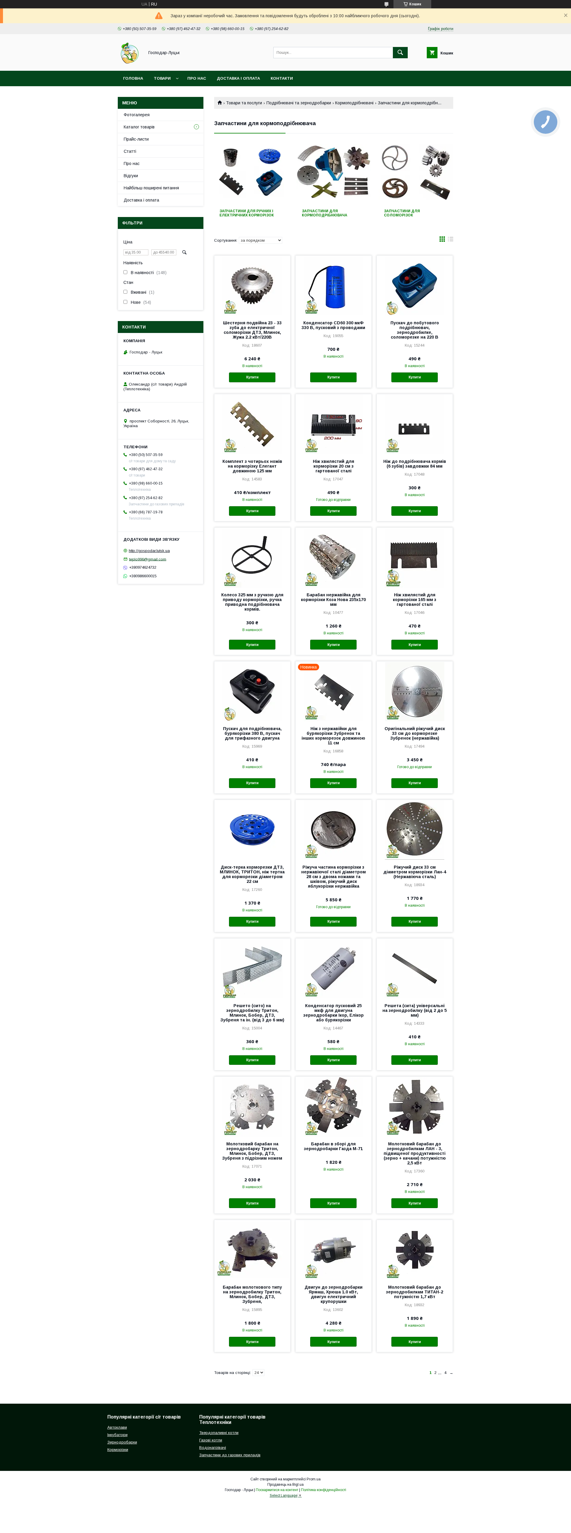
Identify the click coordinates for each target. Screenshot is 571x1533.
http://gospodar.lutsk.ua (149, 550)
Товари (162, 78)
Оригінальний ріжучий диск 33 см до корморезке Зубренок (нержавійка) (415, 733)
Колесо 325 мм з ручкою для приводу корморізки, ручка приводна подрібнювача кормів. (252, 601)
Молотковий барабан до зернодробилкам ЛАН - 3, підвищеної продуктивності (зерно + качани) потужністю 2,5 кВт (415, 1153)
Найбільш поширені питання (151, 187)
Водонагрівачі (212, 1447)
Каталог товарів (139, 127)
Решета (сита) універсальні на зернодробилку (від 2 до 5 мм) (414, 1010)
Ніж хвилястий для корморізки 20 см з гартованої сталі (333, 466)
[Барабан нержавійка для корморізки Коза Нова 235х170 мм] (333, 557)
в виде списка (450, 240)
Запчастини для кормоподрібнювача (324, 213)
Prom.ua (314, 1479)
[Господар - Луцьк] (129, 63)
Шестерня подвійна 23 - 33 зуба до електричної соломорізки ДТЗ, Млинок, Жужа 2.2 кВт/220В (252, 329)
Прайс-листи (136, 139)
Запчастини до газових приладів (230, 1455)
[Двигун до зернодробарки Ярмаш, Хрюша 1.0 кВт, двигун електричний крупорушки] (333, 1249)
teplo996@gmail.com (147, 559)
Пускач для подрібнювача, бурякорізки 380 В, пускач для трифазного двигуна (252, 733)
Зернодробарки (122, 1442)
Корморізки (117, 1449)
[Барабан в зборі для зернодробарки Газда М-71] (333, 1106)
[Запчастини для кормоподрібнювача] (334, 174)
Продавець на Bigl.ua (285, 1484)
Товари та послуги (244, 102)
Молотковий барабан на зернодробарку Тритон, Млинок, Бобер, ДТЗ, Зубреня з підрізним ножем (252, 1151)
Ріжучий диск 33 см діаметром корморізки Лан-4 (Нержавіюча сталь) (414, 872)
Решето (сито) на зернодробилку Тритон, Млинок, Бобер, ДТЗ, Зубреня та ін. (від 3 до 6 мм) (252, 1012)
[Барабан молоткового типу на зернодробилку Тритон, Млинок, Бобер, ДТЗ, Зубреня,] (252, 1249)
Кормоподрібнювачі (354, 102)
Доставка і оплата (238, 78)
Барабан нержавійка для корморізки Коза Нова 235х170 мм (333, 599)
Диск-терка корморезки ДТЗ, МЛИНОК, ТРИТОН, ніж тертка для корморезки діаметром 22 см (252, 874)
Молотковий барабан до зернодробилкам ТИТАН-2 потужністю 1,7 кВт (414, 1292)
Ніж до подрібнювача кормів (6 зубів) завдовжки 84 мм (414, 463)
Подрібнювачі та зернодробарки (298, 102)
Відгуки (131, 175)
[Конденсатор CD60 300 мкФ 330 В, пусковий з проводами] (333, 285)
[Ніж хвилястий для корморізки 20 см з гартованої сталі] (333, 424)
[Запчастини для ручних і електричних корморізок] (251, 174)
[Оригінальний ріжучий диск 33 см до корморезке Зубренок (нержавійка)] (415, 691)
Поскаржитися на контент (277, 1490)
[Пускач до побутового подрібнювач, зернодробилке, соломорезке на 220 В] (415, 285)
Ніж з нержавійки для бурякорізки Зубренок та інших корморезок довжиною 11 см (333, 735)
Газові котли (210, 1440)
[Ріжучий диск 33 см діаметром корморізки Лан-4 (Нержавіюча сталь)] (415, 829)
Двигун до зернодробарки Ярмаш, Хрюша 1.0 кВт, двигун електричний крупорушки (334, 1294)
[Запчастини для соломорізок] (416, 174)
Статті (130, 151)
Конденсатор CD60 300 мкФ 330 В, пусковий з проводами (333, 325)
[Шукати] (400, 52)
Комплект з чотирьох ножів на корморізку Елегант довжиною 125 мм (252, 466)
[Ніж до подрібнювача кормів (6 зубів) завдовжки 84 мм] (415, 424)
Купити (252, 377)
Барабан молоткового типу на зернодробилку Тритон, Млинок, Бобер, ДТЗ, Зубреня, (252, 1294)
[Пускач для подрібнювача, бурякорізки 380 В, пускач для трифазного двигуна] (252, 691)
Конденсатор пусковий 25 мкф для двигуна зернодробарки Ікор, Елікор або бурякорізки (333, 1012)
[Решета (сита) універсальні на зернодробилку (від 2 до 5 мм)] (415, 968)
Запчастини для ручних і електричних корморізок (246, 213)
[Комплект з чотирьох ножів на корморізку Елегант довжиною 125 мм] (252, 424)
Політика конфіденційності (323, 1490)
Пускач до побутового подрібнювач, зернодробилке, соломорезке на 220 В (414, 329)
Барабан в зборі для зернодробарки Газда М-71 (333, 1146)
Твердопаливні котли (219, 1432)
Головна (133, 78)
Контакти (282, 78)
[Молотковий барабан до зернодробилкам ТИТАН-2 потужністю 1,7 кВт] (415, 1249)
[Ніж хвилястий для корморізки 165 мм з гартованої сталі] (415, 557)
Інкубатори (117, 1435)
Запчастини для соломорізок (402, 213)
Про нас (196, 78)
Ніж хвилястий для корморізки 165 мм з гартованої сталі (414, 599)
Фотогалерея (137, 114)
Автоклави (117, 1427)
